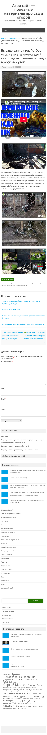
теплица (40, 706)
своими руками (31, 706)
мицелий (30, 696)
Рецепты (4, 562)
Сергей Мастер (15, 684)
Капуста (16, 680)
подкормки (37, 698)
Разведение (5, 558)
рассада (26, 700)
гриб (20, 689)
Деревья (8, 679)
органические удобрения (12, 698)
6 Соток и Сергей (7, 510)
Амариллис (7, 674)
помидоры (8, 701)
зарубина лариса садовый (23, 691)
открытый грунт (28, 698)
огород (39, 696)
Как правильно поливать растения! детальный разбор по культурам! (12, 335)
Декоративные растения (19, 677)
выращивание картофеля (27, 687)
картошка (6, 696)
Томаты (31, 685)
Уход (3, 584)
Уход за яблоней (7, 588)
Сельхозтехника (7, 569)
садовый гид (11, 705)
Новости (4, 543)
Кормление (5, 536)
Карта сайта (6, 607)
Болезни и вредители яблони (11, 513)
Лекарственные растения (10, 540)
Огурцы (7, 682)
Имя (3, 388)
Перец (15, 682)
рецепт (34, 700)
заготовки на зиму (35, 689)
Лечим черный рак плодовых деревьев (24, 649)
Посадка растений (7, 551)
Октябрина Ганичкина (8, 547)
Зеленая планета (13, 38)
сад (14, 703)
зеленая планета (16, 693)
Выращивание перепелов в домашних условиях (19, 450)
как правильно (36, 694)
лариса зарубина (19, 697)
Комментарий (7, 361)
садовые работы (24, 703)
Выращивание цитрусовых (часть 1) (15, 446)
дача (25, 689)
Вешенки (4, 436)
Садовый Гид (5, 566)
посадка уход (17, 701)
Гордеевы (4, 521)
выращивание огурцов (10, 689)
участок (17, 708)
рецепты (7, 703)
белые (39, 685)
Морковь (38, 680)
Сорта (3, 577)
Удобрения (5, 580)
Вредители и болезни (8, 517)
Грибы (16, 674)
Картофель (25, 679)
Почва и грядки (6, 554)
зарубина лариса (8, 691)
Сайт (3, 409)
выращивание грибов (10, 687)
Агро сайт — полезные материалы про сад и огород (23, 11)
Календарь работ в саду (9, 532)
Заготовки (4, 525)
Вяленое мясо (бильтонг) (11, 310)
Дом (2, 38)
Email (3, 399)
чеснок (23, 708)
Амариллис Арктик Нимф (19, 641)
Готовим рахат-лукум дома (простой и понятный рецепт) (23, 324)
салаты (22, 706)
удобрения (7, 708)
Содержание (5, 573)
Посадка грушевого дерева (20, 656)
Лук (34, 680)
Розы (19, 682)
